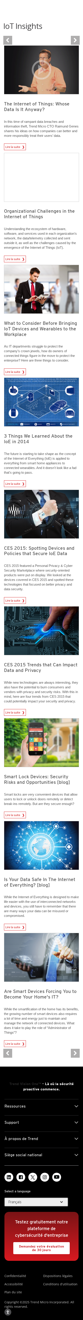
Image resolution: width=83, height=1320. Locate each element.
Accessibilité (13, 1284)
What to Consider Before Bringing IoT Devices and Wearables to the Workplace (40, 328)
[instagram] (44, 1177)
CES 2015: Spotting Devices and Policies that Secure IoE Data (39, 550)
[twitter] (32, 1177)
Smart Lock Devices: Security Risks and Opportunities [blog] (37, 779)
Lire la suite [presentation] (13, 146)
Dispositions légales (58, 1276)
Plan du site (13, 1292)
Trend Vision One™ (25, 1084)
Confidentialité (15, 1276)
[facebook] (20, 1177)
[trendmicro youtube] (56, 1177)
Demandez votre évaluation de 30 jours (38, 1247)
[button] (36, 1202)
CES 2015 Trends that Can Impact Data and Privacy (40, 667)
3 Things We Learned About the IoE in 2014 (38, 438)
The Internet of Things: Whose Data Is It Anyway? (36, 106)
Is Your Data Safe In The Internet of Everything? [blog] (39, 882)
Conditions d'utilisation (60, 1284)
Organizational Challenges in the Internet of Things (39, 213)
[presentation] (41, 69)
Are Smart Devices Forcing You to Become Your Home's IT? (40, 994)
